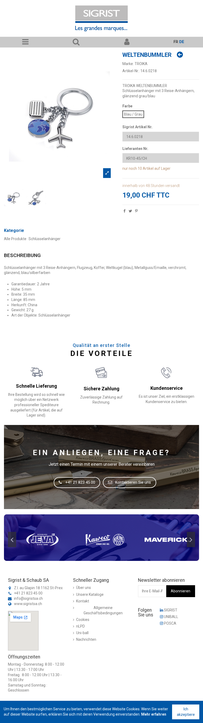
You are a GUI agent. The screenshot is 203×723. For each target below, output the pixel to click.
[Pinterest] (136, 211)
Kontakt (82, 601)
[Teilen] (124, 211)
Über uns (83, 587)
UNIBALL (170, 617)
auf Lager (162, 168)
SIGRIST (170, 610)
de (181, 41)
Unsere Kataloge (90, 594)
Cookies (82, 619)
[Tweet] (130, 211)
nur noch (129, 168)
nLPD (80, 626)
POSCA (169, 623)
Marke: (128, 64)
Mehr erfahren (153, 714)
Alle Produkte (15, 239)
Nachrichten (86, 639)
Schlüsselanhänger (45, 239)
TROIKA (141, 64)
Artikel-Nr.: (131, 71)
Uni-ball (82, 633)
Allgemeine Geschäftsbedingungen (103, 610)
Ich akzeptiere (186, 712)
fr (176, 41)
